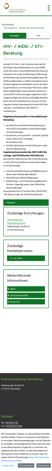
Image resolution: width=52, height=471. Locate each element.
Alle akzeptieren (26, 465)
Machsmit (15, 301)
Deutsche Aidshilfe (19, 295)
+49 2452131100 (14, 426)
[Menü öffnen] (49, 8)
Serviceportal (10, 27)
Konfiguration (8, 465)
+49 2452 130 (11, 422)
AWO (12, 289)
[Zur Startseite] (21, 7)
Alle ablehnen (44, 465)
